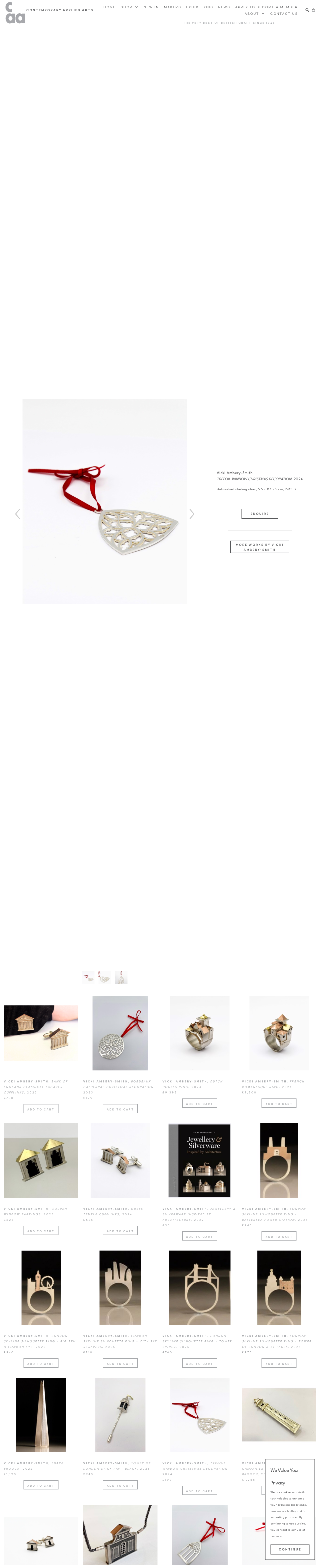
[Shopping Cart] (313, 10)
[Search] (307, 10)
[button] (130, 7)
